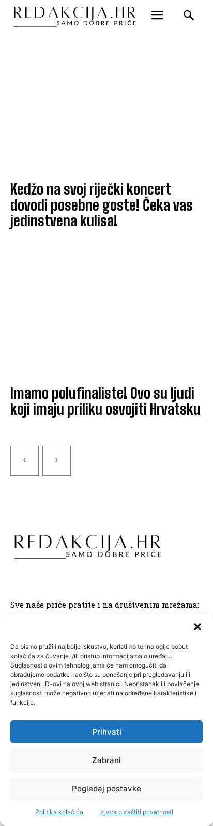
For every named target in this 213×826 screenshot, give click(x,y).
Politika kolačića (59, 812)
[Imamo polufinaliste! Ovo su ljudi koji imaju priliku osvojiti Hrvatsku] (106, 317)
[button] (197, 627)
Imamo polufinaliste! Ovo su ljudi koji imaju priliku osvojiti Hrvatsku (105, 401)
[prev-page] (24, 461)
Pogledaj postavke (106, 788)
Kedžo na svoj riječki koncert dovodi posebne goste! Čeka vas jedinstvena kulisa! (101, 205)
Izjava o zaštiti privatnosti (136, 812)
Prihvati (106, 732)
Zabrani (106, 760)
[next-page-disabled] (56, 461)
